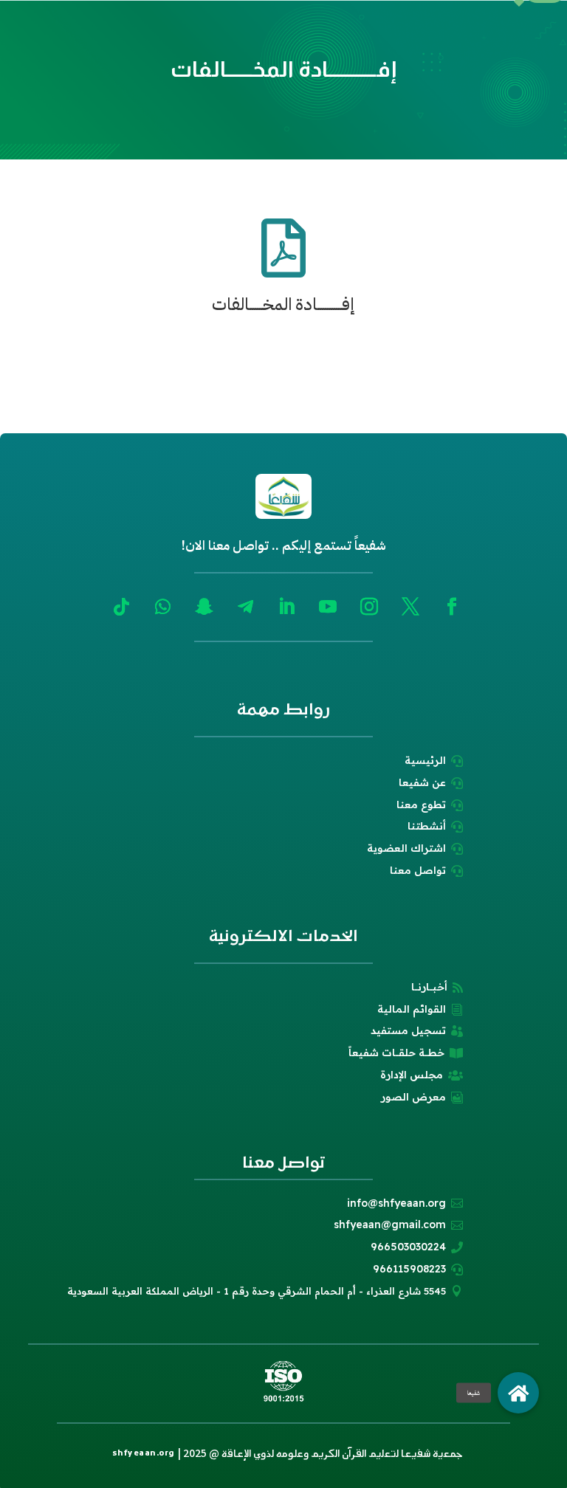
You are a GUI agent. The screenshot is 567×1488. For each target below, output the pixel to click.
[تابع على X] (410, 606)
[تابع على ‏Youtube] (328, 606)
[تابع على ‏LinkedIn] (286, 606)
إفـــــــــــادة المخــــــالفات (283, 304)
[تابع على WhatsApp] (162, 606)
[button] (518, 1392)
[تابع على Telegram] (245, 606)
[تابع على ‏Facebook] (452, 606)
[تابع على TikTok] (121, 606)
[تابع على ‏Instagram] (369, 606)
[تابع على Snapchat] (203, 606)
